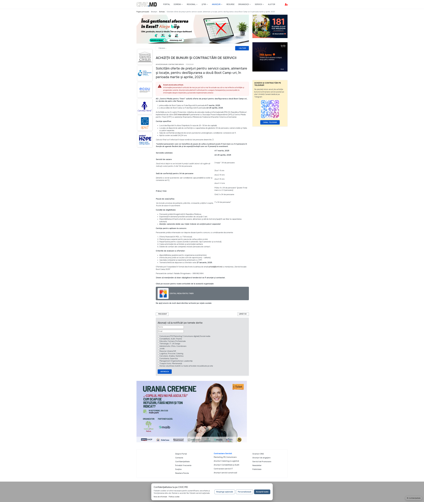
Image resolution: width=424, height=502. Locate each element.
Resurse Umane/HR (168, 351)
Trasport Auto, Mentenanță (171, 363)
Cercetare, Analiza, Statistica (171, 356)
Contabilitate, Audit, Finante (171, 339)
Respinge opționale (224, 492)
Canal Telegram (270, 122)
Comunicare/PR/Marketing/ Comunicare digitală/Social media (185, 336)
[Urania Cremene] (191, 411)
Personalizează (244, 492)
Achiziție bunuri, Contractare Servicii (170, 64)
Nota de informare (160, 497)
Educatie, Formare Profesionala (173, 341)
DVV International (181, 114)
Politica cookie (174, 497)
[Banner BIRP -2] (192, 29)
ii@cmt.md (218, 267)
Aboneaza (164, 372)
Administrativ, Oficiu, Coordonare (173, 346)
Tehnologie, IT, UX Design (170, 343)
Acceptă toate (262, 492)
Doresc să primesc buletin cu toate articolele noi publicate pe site (186, 366)
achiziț (211, 267)
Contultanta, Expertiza (169, 358)
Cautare (242, 48)
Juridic (162, 348)
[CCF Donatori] (270, 26)
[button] (178, 4)
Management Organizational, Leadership (176, 361)
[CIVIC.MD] (146, 4)
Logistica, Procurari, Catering (171, 353)
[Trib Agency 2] (270, 57)
